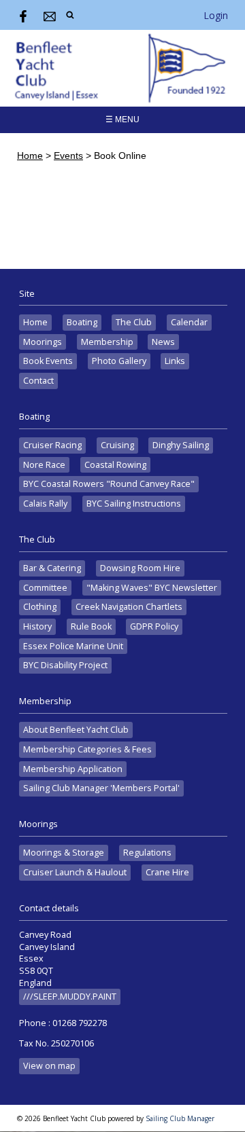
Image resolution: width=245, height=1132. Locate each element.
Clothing (39, 607)
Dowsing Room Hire (140, 568)
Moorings (42, 342)
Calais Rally (45, 503)
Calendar (189, 322)
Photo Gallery (119, 361)
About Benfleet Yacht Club (76, 729)
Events (68, 155)
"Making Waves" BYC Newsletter (151, 588)
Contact (38, 380)
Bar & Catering (52, 568)
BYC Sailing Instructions (133, 503)
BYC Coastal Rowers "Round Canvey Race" (109, 484)
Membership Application (72, 769)
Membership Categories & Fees (87, 749)
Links (175, 361)
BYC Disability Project (65, 665)
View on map (49, 1066)
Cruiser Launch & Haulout (75, 872)
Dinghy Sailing (180, 445)
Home (30, 155)
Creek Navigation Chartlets (129, 607)
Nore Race (44, 465)
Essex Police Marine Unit (73, 646)
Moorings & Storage (63, 852)
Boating (82, 322)
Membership (107, 342)
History (37, 626)
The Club (134, 322)
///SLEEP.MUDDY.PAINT (69, 996)
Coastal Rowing (115, 465)
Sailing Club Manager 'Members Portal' (101, 788)
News (163, 342)
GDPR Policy (154, 626)
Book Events (48, 361)
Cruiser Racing (52, 445)
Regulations (147, 852)
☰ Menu (122, 119)
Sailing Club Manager (180, 1118)
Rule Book (91, 626)
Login (215, 15)
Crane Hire (167, 872)
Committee (45, 588)
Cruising (117, 445)
